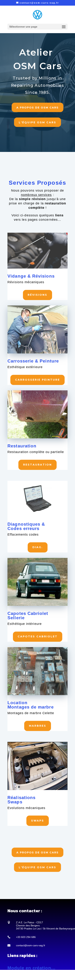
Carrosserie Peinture (37, 379)
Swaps (37, 820)
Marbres (37, 725)
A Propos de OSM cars (37, 107)
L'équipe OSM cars (37, 122)
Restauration (37, 464)
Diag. (37, 547)
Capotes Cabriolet (38, 636)
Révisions (37, 294)
